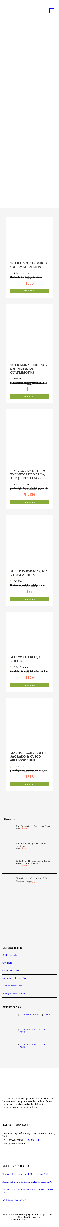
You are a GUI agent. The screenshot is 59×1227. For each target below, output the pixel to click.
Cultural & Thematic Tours (14, 970)
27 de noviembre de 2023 (32, 1029)
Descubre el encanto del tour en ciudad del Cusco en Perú (27, 1182)
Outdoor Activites (10, 955)
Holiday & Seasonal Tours (14, 993)
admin (47, 1015)
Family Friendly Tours (12, 986)
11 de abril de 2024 (29, 1015)
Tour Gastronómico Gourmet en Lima (33, 826)
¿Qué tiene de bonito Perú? (14, 1200)
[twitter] (8, 2)
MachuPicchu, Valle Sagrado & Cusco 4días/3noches (28, 756)
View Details (29, 291)
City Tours (7, 963)
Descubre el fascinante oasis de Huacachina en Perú (25, 1174)
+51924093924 (31, 1140)
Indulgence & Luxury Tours (14, 978)
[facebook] (3, 2)
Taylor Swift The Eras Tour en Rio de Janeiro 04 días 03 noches (33, 862)
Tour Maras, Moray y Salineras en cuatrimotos (28, 368)
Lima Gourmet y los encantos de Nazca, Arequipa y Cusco (28, 474)
